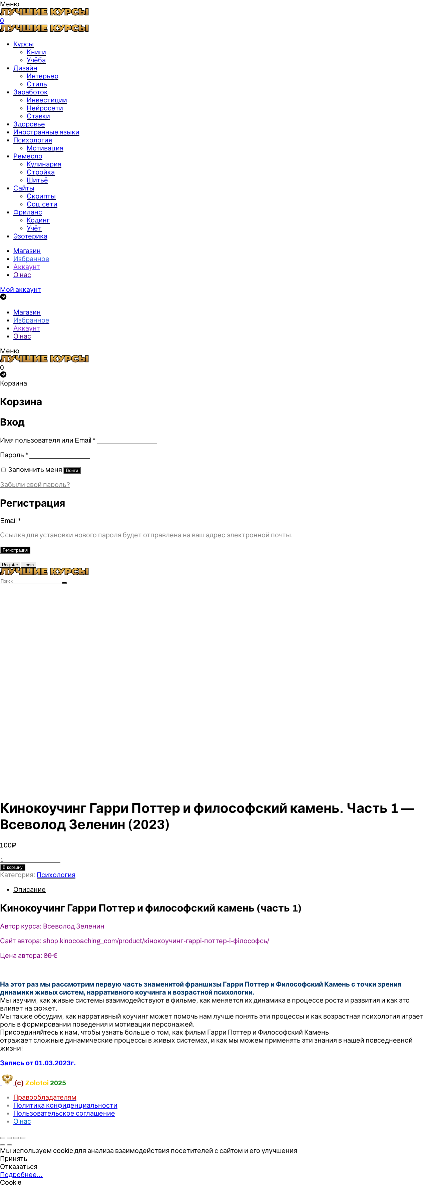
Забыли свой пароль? (35, 484)
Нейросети (45, 108)
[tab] (220, 889)
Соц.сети (42, 204)
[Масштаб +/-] (22, 1138)
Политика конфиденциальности (65, 1105)
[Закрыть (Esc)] (2, 1138)
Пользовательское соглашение (64, 1113)
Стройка (41, 172)
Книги (36, 52)
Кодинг (38, 220)
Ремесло (27, 156)
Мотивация (45, 148)
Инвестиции (47, 100)
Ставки (38, 116)
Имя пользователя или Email (47, 440)
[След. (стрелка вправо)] (9, 1145)
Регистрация (15, 550)
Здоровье (29, 124)
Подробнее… (21, 1174)
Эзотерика (30, 236)
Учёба (36, 60)
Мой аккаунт (20, 289)
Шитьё (37, 180)
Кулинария (44, 164)
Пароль (14, 455)
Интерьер (42, 76)
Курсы (23, 44)
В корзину (13, 867)
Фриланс (27, 212)
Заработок (30, 92)
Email (10, 520)
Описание (29, 889)
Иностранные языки (46, 132)
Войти (72, 470)
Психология (32, 140)
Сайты (23, 188)
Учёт (34, 228)
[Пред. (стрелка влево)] (2, 1145)
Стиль (37, 84)
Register (10, 564)
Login (28, 564)
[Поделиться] (9, 1138)
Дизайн (25, 68)
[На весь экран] (16, 1138)
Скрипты (41, 196)
